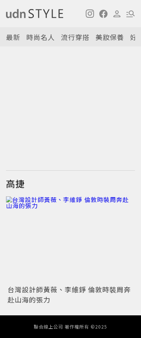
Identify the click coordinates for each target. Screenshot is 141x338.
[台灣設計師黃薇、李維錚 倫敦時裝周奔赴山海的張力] (70, 239)
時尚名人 (40, 37)
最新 (13, 37)
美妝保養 (110, 37)
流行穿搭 (75, 37)
